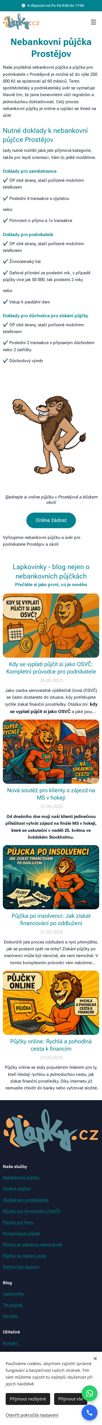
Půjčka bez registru (21, 1266)
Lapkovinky (14, 1293)
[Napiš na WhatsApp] (89, 1393)
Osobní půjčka (16, 1188)
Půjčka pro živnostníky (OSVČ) (31, 1211)
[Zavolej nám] (89, 1412)
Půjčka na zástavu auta (24, 1255)
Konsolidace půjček (21, 1233)
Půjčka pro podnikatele (26, 1200)
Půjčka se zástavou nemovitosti (32, 1244)
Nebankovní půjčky (21, 1177)
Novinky (10, 1316)
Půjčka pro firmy (18, 1222)
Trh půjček (14, 1305)
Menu (93, 21)
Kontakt (11, 1343)
